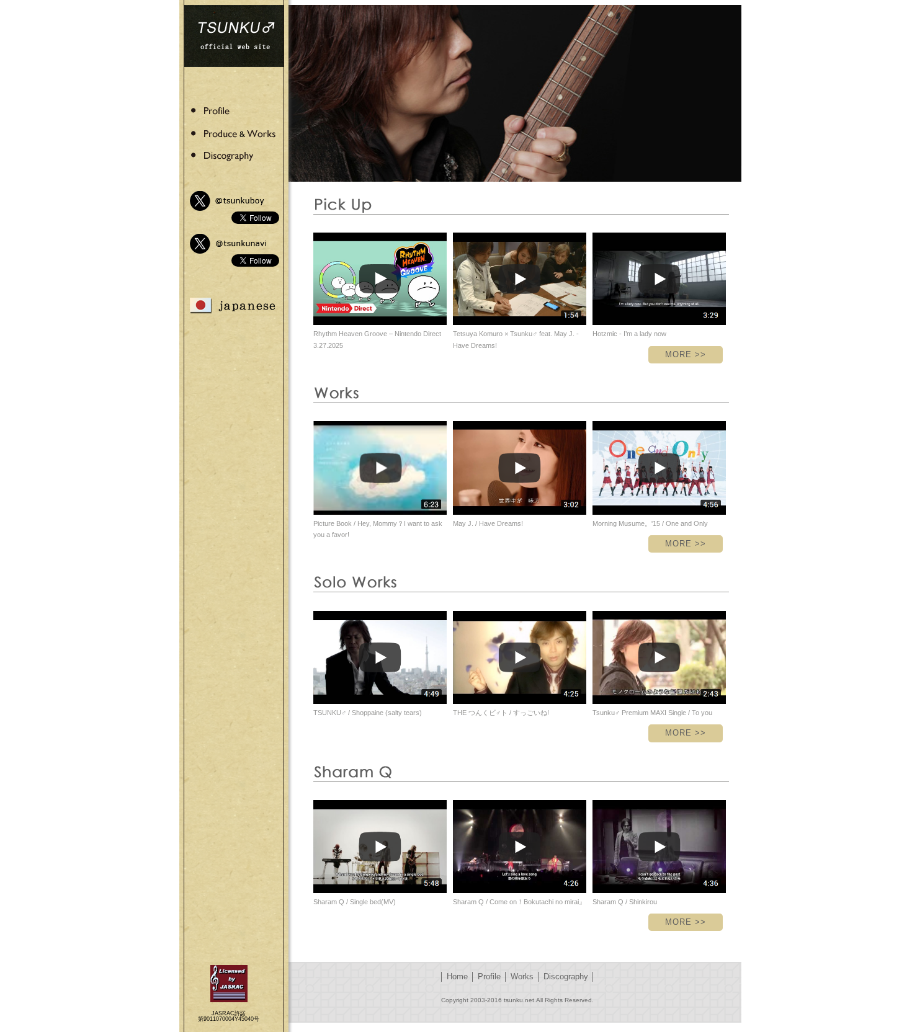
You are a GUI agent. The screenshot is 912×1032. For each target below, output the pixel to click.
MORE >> (685, 354)
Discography (565, 976)
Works (522, 976)
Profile (489, 976)
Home (457, 976)
